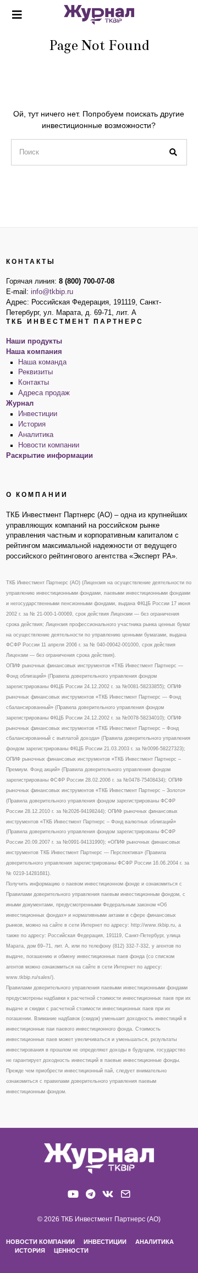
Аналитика (35, 435)
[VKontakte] (108, 1193)
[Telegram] (90, 1193)
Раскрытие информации (49, 456)
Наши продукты (34, 341)
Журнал (20, 403)
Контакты (33, 382)
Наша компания (34, 352)
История (32, 424)
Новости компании (48, 445)
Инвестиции (37, 414)
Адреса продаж (44, 393)
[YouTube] (73, 1193)
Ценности (71, 1250)
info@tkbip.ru (52, 292)
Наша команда (42, 362)
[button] (174, 152)
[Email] (125, 1193)
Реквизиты (35, 372)
